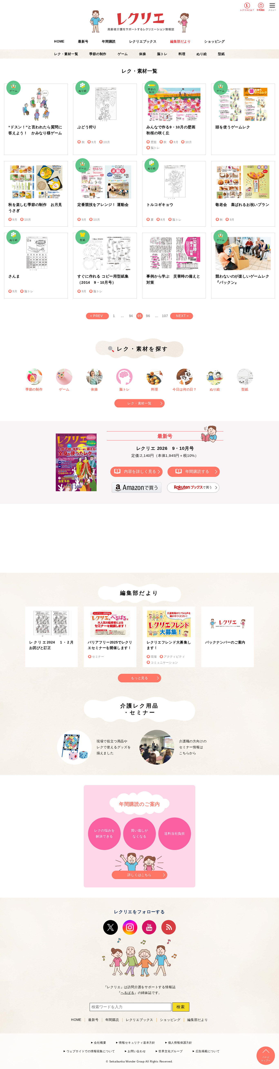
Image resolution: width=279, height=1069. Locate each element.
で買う (207, 487)
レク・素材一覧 (66, 54)
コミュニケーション (164, 662)
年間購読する (197, 471)
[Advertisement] (104, 537)
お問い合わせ (137, 1051)
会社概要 (100, 1042)
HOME (59, 41)
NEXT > (182, 316)
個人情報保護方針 (180, 1042)
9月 (94, 142)
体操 (142, 54)
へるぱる (127, 992)
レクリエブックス (143, 41)
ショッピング (214, 41)
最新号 (83, 41)
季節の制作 (97, 54)
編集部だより (180, 41)
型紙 (221, 54)
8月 (163, 219)
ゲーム (123, 54)
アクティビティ (174, 656)
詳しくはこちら (139, 875)
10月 (106, 142)
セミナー (98, 656)
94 (131, 316)
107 (165, 316)
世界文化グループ (170, 1051)
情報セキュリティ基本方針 (137, 1042)
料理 (182, 54)
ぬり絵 (201, 54)
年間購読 (261, 10)
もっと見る (139, 678)
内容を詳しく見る (140, 471)
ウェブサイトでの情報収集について (91, 1051)
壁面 (154, 142)
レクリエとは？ (247, 10)
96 (148, 316)
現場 (154, 656)
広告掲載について (208, 1051)
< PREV (96, 316)
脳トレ (162, 54)
